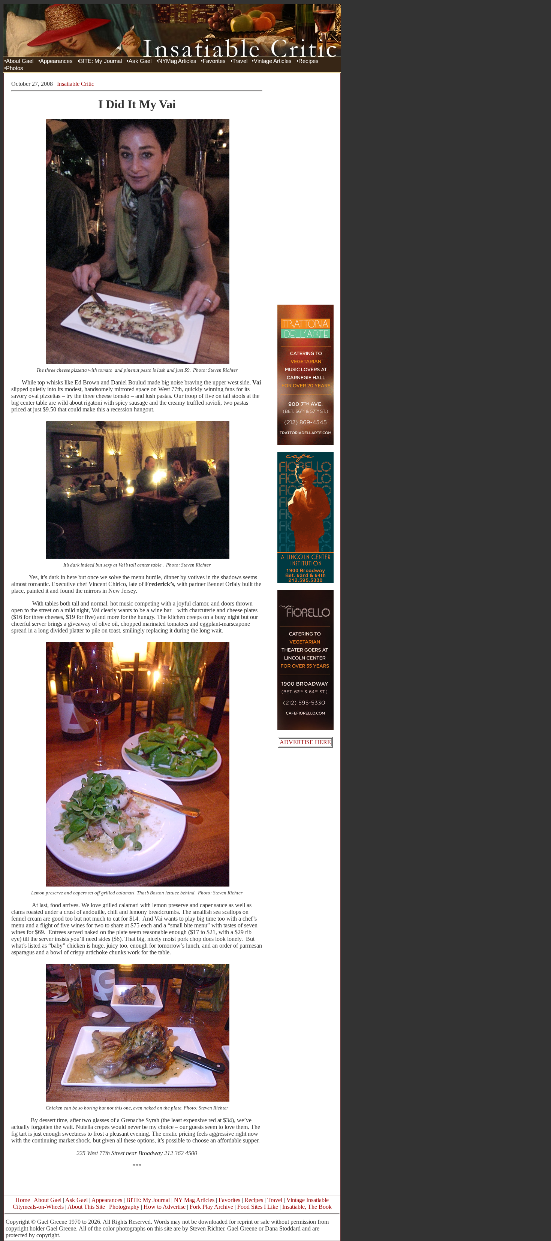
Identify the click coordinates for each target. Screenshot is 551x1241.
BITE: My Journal (100, 61)
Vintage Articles (273, 61)
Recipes (308, 61)
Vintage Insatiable (307, 1200)
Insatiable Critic (75, 84)
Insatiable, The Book (307, 1207)
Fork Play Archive (211, 1207)
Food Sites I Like (257, 1207)
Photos (14, 68)
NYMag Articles (177, 61)
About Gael (19, 61)
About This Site (86, 1207)
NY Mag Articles (194, 1200)
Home (22, 1200)
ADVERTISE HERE (305, 742)
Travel (239, 61)
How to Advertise (165, 1207)
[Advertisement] (305, 188)
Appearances (56, 61)
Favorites (214, 61)
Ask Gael (140, 61)
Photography (124, 1207)
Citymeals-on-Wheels (38, 1207)
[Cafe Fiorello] (305, 728)
